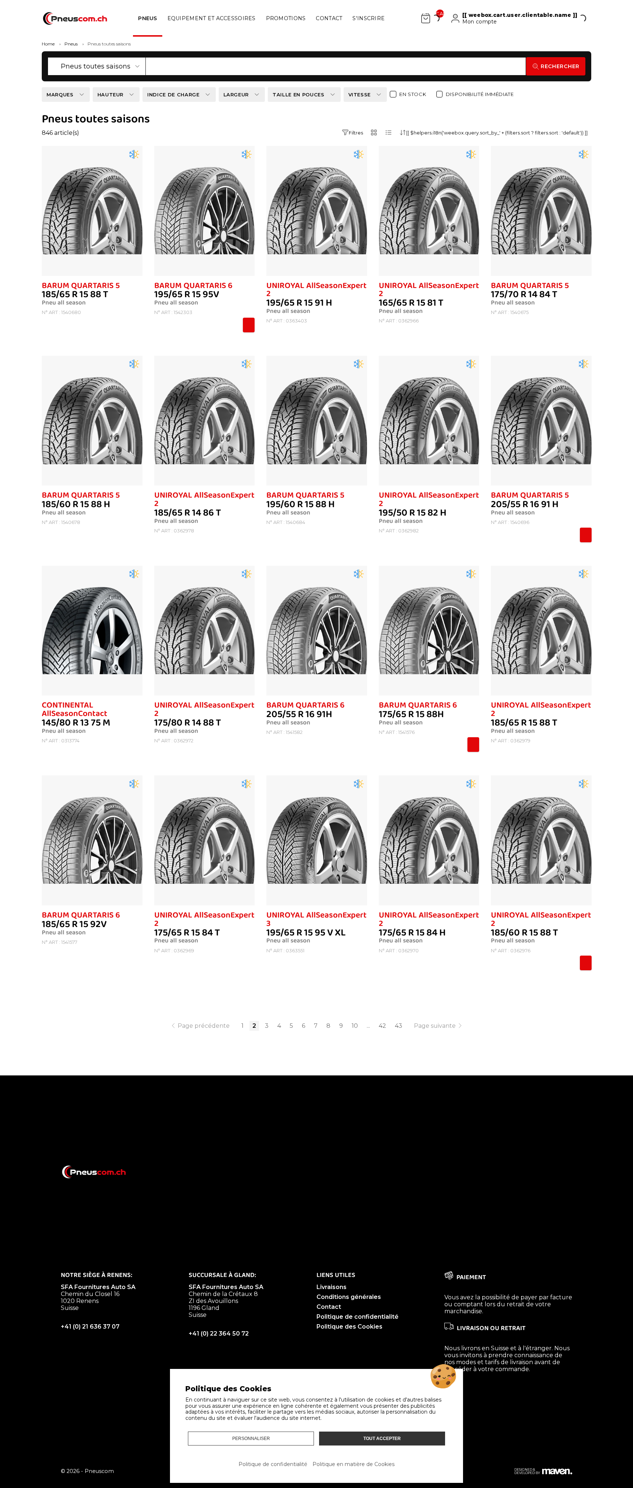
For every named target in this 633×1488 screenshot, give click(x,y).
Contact (328, 1306)
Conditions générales (348, 1296)
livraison (521, 1362)
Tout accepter (382, 1438)
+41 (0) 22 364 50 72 (219, 1333)
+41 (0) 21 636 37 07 (90, 1326)
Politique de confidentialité (357, 1316)
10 (355, 1025)
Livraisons (331, 1287)
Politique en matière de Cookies (353, 1464)
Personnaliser (251, 1438)
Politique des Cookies (349, 1326)
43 (398, 1025)
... (368, 1025)
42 (382, 1025)
